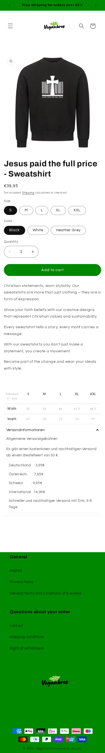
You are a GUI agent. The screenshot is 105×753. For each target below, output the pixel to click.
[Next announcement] (95, 5)
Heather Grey (68, 230)
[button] (10, 26)
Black (14, 230)
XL (58, 210)
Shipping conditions (27, 637)
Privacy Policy (22, 582)
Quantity (11, 241)
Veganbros (44, 748)
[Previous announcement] (9, 5)
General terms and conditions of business (45, 593)
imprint (16, 570)
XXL (77, 210)
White (38, 230)
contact (16, 626)
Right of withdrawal (27, 648)
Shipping (28, 192)
